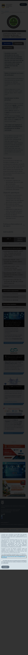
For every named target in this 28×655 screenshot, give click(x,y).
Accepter (5, 567)
